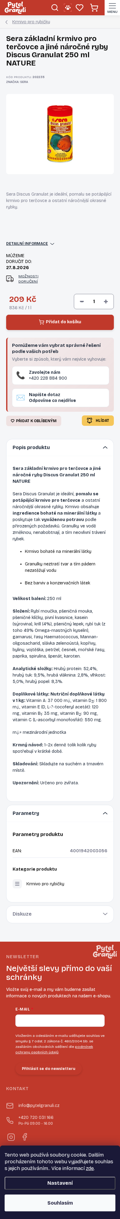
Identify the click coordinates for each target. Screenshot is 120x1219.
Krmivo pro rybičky (45, 884)
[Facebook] (24, 1136)
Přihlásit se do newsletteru (48, 1069)
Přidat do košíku (63, 321)
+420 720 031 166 (36, 1120)
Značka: (17, 82)
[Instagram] (10, 1136)
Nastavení (60, 1183)
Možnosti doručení (28, 278)
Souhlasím (60, 1203)
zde (90, 1168)
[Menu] (112, 7)
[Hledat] (54, 7)
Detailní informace (27, 244)
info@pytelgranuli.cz (38, 1105)
